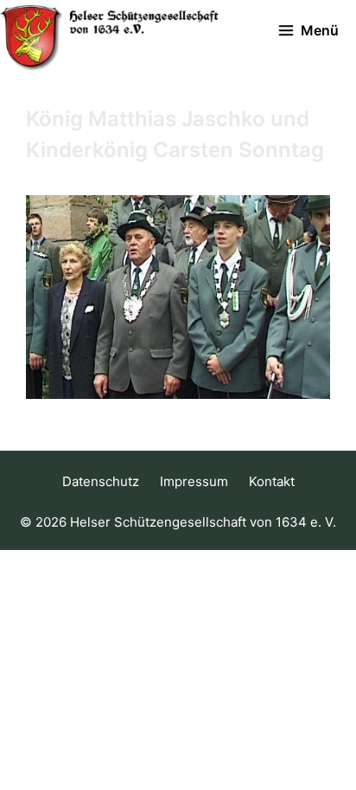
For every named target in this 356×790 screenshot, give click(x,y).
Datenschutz (100, 481)
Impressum (194, 481)
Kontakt (272, 481)
